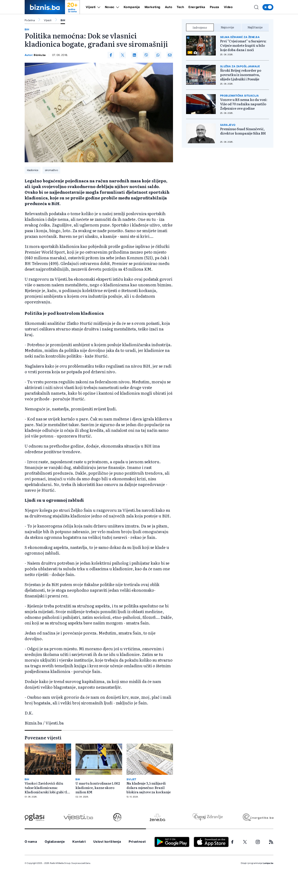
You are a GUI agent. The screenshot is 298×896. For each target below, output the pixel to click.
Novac (110, 7)
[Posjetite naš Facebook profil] (232, 842)
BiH (63, 20)
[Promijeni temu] (267, 7)
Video (228, 7)
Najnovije (227, 27)
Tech (180, 7)
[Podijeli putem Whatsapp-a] (158, 55)
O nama (31, 841)
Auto (168, 7)
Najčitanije (255, 27)
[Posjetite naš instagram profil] (257, 842)
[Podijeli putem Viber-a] (146, 55)
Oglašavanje (55, 841)
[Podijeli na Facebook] (111, 55)
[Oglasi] (34, 817)
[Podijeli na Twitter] (122, 55)
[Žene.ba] (157, 817)
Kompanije (132, 7)
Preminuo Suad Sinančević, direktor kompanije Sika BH (243, 131)
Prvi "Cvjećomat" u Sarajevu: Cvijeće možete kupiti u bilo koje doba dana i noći (243, 45)
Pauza (214, 7)
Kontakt (79, 841)
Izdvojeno (200, 27)
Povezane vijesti (43, 737)
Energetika (196, 7)
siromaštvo (51, 170)
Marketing (152, 7)
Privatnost (137, 841)
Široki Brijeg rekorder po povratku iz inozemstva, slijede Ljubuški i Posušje (240, 74)
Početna (30, 20)
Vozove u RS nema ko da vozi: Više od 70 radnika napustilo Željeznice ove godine (243, 104)
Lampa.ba (268, 863)
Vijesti (91, 7)
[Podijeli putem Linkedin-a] (134, 55)
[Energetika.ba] (257, 817)
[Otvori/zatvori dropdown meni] (98, 7)
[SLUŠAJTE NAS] (117, 817)
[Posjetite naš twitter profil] (245, 842)
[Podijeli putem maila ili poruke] (169, 55)
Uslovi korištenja (107, 841)
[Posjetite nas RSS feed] (271, 842)
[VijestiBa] (78, 817)
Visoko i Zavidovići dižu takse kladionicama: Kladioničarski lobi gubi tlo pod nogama (47, 787)
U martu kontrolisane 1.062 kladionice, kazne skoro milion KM (97, 787)
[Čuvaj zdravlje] (208, 817)
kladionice (32, 170)
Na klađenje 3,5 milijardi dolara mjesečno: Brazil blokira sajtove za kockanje (149, 787)
